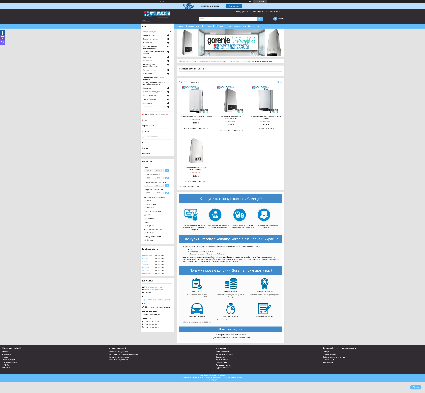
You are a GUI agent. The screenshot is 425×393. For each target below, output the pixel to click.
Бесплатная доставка (190, 320)
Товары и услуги (188, 61)
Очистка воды (328, 360)
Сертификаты (148, 125)
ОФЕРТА (5, 365)
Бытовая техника (149, 70)
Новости (145, 142)
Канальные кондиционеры (119, 357)
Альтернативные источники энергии (153, 52)
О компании (6, 354)
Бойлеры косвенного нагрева (334, 357)
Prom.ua (222, 376)
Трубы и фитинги (149, 99)
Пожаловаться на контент (213, 378)
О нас (144, 120)
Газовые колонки (247, 61)
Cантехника (147, 61)
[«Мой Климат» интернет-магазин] (157, 14)
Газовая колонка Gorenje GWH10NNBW (196, 116)
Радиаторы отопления (224, 354)
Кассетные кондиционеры (119, 360)
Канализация (328, 362)
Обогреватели (221, 362)
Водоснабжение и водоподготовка (210, 61)
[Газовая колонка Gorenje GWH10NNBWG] (195, 151)
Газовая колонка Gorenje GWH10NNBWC (231, 117)
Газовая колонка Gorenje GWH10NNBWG (196, 168)
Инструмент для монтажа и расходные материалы (154, 83)
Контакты (146, 153)
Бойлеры (326, 352)
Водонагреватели (232, 61)
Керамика (147, 88)
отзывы (265, 320)
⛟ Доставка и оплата (236, 26)
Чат (417, 387)
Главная (180, 26)
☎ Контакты (253, 26)
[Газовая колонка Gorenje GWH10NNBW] (195, 99)
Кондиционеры (149, 35)
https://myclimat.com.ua (153, 287)
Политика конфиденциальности (233, 378)
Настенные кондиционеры (119, 352)
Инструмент (148, 103)
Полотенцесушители (224, 365)
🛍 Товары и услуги (193, 26)
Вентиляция (148, 74)
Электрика (147, 57)
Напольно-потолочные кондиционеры (123, 354)
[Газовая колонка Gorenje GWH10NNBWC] (230, 99)
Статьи (145, 148)
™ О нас (209, 26)
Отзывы (145, 131)
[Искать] (260, 19)
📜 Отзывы (220, 26)
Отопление (147, 43)
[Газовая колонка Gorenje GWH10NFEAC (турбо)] (265, 99)
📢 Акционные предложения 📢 (155, 114)
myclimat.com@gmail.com (153, 290)
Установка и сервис (150, 39)
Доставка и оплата (150, 137)
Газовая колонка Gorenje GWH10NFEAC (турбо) (266, 117)
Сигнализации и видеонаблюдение (150, 65)
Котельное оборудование (153, 92)
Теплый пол (147, 107)
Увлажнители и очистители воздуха (153, 78)
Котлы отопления (223, 352)
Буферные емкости (223, 368)
